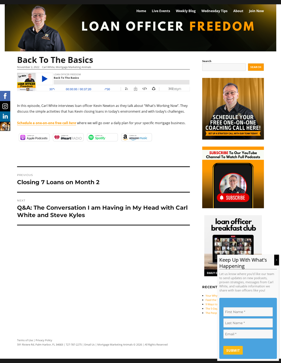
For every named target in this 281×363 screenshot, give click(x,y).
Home (141, 11)
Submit (233, 350)
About (238, 11)
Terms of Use (25, 340)
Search (206, 61)
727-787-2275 (74, 344)
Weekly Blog (186, 11)
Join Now (256, 11)
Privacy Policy (44, 340)
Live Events (161, 11)
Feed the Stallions (216, 300)
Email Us (89, 344)
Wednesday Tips (214, 11)
